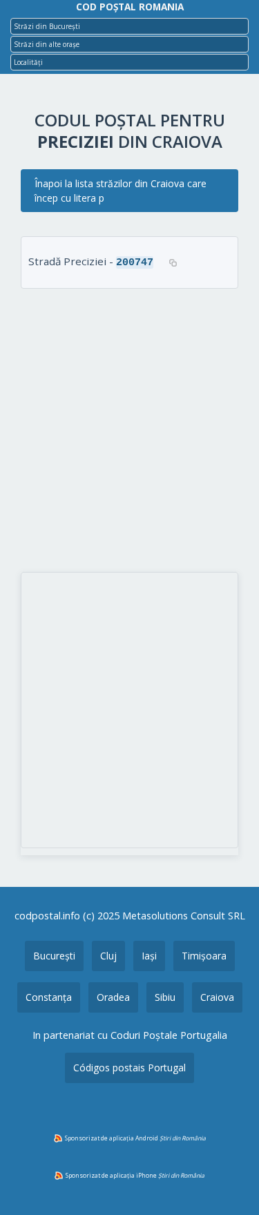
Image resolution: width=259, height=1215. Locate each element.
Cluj (108, 955)
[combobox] (129, 26)
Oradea (113, 997)
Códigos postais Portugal (129, 1067)
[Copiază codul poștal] (172, 262)
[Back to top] (230, 1182)
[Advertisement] (129, 432)
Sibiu (165, 997)
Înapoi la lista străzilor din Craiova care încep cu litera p (121, 190)
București (54, 955)
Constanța (49, 997)
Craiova (217, 997)
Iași (149, 955)
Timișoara (204, 955)
